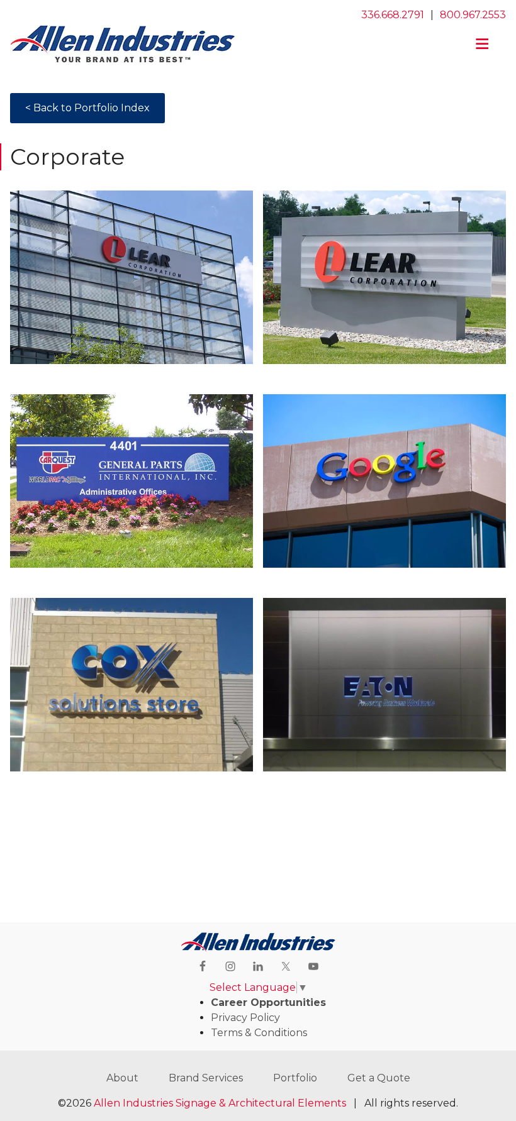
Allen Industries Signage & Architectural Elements (220, 1103)
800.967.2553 (473, 15)
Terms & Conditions (259, 1033)
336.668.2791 (392, 15)
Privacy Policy (245, 1018)
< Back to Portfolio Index (87, 108)
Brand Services (206, 1078)
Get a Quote (378, 1078)
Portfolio (295, 1078)
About (122, 1078)
